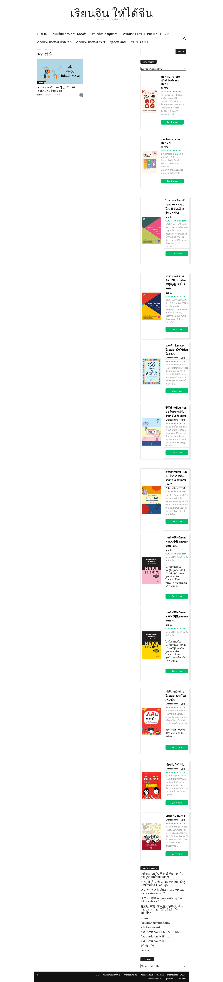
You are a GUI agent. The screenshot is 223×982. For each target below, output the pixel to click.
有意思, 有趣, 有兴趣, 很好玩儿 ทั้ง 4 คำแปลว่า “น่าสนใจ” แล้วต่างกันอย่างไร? (162, 909)
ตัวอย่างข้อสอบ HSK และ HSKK (146, 34)
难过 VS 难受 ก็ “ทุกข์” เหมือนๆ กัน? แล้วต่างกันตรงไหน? (161, 900)
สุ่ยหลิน (40, 95)
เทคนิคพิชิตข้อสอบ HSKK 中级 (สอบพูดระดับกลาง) (177, 541)
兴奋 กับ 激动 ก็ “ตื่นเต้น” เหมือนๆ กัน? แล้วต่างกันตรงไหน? (162, 891)
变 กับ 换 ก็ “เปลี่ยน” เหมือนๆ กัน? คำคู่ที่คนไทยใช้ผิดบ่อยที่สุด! (162, 883)
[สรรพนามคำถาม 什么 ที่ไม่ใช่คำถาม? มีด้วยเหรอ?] (60, 71)
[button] (184, 38)
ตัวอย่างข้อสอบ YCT (90, 42)
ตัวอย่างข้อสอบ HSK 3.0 (54, 42)
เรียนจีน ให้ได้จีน (175, 764)
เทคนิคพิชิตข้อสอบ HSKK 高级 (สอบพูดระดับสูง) (177, 616)
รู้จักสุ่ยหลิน (118, 42)
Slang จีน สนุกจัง (175, 815)
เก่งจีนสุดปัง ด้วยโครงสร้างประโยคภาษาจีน (176, 695)
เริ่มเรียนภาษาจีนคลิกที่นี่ (69, 34)
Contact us (141, 42)
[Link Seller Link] (149, 101)
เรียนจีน (40, 82)
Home (42, 34)
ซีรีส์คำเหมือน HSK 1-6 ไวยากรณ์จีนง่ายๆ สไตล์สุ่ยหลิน (176, 411)
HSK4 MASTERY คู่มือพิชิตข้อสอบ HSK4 (171, 80)
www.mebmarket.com (171, 91)
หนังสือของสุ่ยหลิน (105, 34)
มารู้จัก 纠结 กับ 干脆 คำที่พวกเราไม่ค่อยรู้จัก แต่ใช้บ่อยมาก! (161, 875)
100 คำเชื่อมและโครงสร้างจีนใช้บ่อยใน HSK (177, 349)
